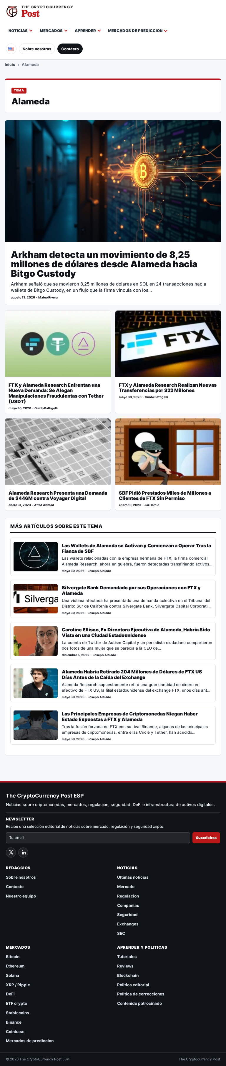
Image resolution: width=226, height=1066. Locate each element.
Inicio (10, 64)
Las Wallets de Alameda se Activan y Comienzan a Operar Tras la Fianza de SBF (136, 548)
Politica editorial (133, 984)
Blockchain (128, 975)
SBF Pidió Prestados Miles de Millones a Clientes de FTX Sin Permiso (165, 495)
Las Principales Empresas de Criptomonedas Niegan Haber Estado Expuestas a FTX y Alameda (130, 716)
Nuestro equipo (21, 896)
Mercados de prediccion (135, 30)
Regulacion (128, 896)
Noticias (18, 30)
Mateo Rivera (48, 297)
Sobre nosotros (37, 48)
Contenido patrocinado (139, 1003)
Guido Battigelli (46, 408)
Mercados (51, 30)
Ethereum (15, 966)
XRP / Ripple (18, 984)
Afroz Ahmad (44, 505)
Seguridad (127, 914)
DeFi (10, 994)
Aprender (85, 30)
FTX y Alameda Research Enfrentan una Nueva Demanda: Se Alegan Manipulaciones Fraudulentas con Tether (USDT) (56, 393)
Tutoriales (127, 956)
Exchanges (128, 924)
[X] (11, 853)
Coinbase (15, 1031)
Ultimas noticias (133, 877)
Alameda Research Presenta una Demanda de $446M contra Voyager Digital (58, 495)
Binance (13, 1022)
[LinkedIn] (23, 853)
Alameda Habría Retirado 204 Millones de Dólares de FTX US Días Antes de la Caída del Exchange (132, 674)
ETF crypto (16, 1003)
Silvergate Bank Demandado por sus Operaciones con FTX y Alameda (131, 590)
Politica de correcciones (140, 994)
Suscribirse (206, 837)
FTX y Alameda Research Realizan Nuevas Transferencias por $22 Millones (168, 387)
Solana (12, 975)
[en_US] (11, 49)
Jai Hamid (151, 505)
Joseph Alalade (99, 571)
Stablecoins (17, 1012)
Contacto (70, 48)
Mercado (125, 886)
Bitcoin (12, 956)
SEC (121, 933)
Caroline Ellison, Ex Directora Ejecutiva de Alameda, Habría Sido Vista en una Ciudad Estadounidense (136, 632)
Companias (128, 905)
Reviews (125, 966)
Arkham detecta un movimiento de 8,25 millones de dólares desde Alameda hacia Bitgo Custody (104, 264)
